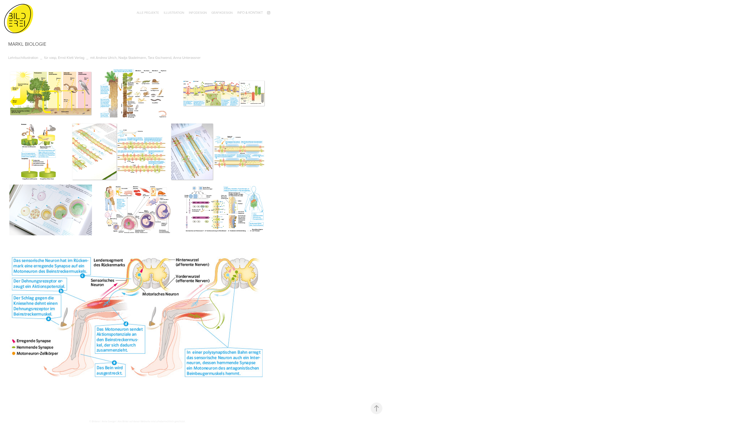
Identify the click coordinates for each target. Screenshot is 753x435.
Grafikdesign (222, 12)
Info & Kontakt (250, 12)
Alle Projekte (148, 12)
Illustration (174, 12)
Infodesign (198, 12)
